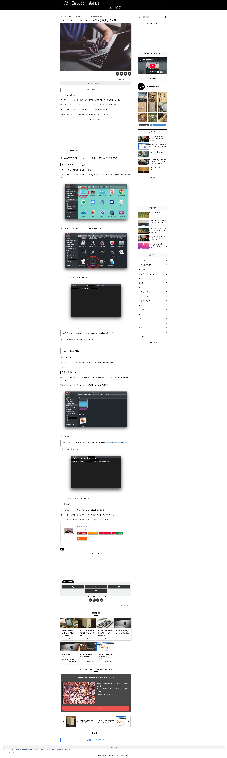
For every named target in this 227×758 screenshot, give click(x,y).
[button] (165, 17)
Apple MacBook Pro (83, 526)
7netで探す (119, 533)
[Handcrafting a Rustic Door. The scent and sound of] (152, 107)
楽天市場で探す (82, 533)
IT (62, 549)
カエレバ (84, 529)
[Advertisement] (95, 133)
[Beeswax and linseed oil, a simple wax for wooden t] (162, 107)
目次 (73, 150)
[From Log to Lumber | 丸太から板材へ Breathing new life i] (162, 97)
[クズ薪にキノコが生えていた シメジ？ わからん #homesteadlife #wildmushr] (162, 117)
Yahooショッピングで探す (107, 533)
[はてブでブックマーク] (125, 74)
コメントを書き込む (97, 740)
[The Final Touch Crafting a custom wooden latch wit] (142, 107)
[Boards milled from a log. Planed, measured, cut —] (152, 117)
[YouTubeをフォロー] (97, 600)
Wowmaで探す (82, 539)
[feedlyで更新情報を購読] (101, 600)
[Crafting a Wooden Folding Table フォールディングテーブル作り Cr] (152, 97)
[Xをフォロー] (90, 600)
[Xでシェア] (117, 74)
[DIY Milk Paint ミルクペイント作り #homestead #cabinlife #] (142, 97)
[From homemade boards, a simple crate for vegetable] (142, 117)
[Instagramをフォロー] (94, 600)
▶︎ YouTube (96, 708)
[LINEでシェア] (129, 74)
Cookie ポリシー (39, 753)
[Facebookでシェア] (121, 74)
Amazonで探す (93, 533)
